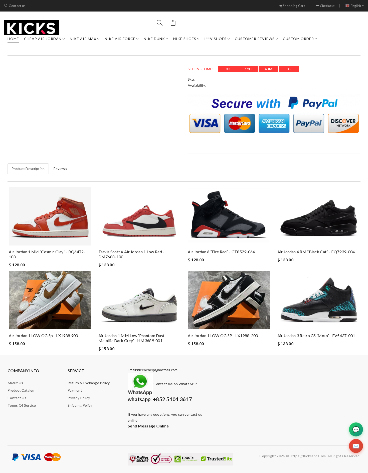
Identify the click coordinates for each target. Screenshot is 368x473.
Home (13, 39)
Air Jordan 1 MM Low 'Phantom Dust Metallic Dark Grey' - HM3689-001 (131, 338)
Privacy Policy (79, 398)
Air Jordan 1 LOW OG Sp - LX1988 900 (43, 335)
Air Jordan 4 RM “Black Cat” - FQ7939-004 (316, 251)
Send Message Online (148, 425)
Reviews (60, 168)
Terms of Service (22, 405)
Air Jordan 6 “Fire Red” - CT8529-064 (221, 251)
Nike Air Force (120, 39)
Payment (75, 390)
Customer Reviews (255, 39)
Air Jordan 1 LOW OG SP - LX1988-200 (223, 335)
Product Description (28, 168)
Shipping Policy (80, 405)
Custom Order (298, 39)
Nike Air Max (83, 39)
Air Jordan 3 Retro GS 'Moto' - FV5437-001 (316, 335)
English (356, 6)
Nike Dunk (154, 39)
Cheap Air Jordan (43, 39)
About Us (15, 383)
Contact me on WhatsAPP (175, 384)
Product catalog (21, 390)
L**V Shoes (216, 39)
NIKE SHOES (184, 39)
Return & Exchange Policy (89, 383)
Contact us (17, 6)
